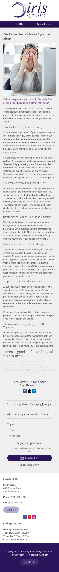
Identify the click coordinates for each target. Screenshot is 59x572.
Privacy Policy (17, 555)
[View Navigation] (5, 24)
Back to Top (29, 562)
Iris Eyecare (28, 551)
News (12, 430)
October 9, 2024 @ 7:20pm (34, 382)
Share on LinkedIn (34, 391)
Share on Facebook (25, 391)
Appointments (44, 24)
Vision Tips (34, 385)
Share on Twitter (29, 391)
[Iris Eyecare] (29, 10)
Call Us (19, 24)
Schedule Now (31, 458)
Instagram (34, 517)
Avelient (44, 555)
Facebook (25, 517)
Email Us (11, 509)
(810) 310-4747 (18, 497)
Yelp (29, 517)
